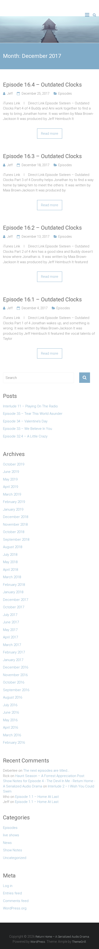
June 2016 (11, 712)
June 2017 (11, 622)
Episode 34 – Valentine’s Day (25, 421)
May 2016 (10, 720)
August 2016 (12, 697)
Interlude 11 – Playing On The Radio (30, 406)
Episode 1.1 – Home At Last (37, 797)
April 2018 (10, 570)
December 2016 (15, 667)
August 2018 (12, 547)
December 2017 (15, 600)
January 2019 (13, 509)
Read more (49, 133)
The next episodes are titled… (46, 770)
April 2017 (10, 637)
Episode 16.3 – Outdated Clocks (42, 156)
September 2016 (16, 690)
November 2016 (15, 675)
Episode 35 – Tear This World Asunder (32, 414)
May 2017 (10, 630)
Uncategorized (14, 858)
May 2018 (10, 562)
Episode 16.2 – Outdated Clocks (42, 228)
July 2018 (10, 555)
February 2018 (14, 585)
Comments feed (16, 901)
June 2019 (11, 472)
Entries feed (12, 893)
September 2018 (16, 539)
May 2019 (10, 479)
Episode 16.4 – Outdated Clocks (42, 84)
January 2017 (13, 660)
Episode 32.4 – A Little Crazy (25, 436)
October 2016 (13, 682)
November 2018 (15, 524)
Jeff (10, 93)
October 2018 (13, 532)
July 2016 (10, 705)
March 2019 (12, 494)
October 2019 (13, 464)
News (7, 843)
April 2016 (10, 727)
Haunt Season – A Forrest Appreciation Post (49, 776)
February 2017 (14, 652)
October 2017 (13, 607)
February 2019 (14, 502)
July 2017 (10, 615)
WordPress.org (14, 908)
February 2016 (14, 742)
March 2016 (12, 735)
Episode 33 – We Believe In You (27, 429)
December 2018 (15, 517)
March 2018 (12, 577)
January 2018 (13, 592)
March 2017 (12, 645)
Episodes (65, 93)
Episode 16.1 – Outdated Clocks (42, 299)
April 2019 (10, 487)
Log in (7, 886)
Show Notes (12, 850)
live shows (11, 835)
